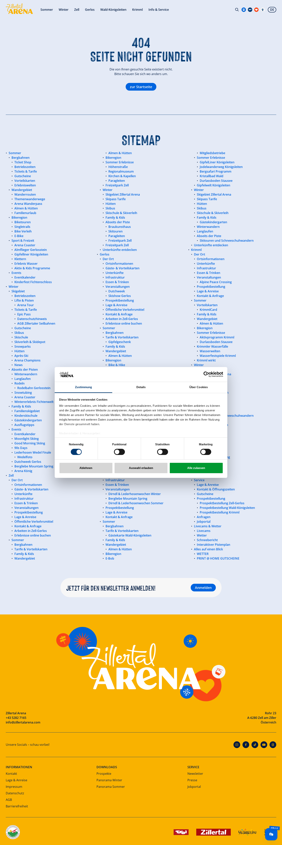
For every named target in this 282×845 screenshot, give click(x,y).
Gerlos (90, 9)
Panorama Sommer (110, 787)
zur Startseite (141, 86)
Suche (237, 9)
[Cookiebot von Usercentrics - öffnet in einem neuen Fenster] (206, 374)
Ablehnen (85, 468)
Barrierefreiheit (17, 806)
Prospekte (103, 773)
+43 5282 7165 (16, 718)
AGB (9, 800)
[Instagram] (236, 744)
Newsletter (195, 773)
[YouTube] (264, 744)
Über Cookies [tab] (198, 387)
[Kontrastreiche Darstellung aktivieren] (263, 9)
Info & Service (158, 9)
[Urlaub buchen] (256, 9)
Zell (76, 9)
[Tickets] (244, 9)
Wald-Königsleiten (113, 9)
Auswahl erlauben (141, 468)
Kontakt (11, 773)
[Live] (250, 9)
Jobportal (194, 787)
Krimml (137, 9)
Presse (192, 780)
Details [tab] (141, 387)
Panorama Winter (109, 780)
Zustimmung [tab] (83, 387)
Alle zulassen (196, 468)
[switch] (119, 452)
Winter (63, 9)
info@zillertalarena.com (23, 722)
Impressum (14, 787)
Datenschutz (15, 793)
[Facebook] (245, 744)
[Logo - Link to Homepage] (19, 8)
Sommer (46, 9)
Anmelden (203, 587)
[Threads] (273, 744)
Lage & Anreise (16, 780)
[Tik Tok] (254, 744)
